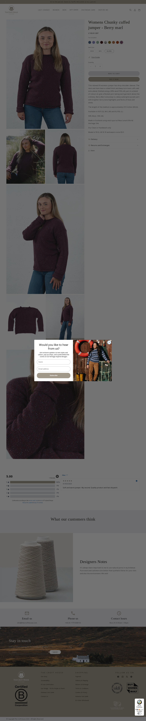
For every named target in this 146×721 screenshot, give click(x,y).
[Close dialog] (109, 342)
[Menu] (143, 700)
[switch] (139, 713)
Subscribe (54, 375)
